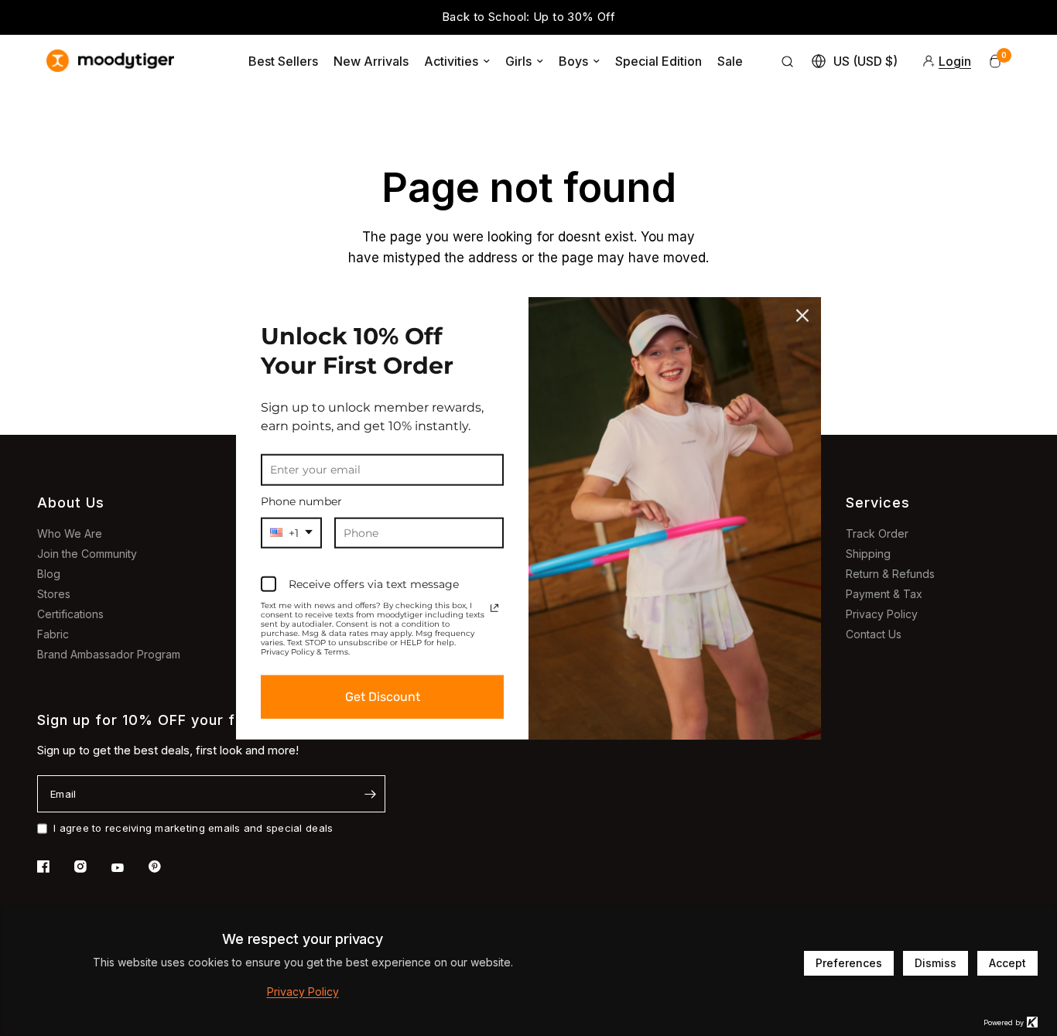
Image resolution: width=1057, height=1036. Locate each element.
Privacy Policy (882, 614)
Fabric (53, 634)
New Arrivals (371, 61)
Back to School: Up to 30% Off (528, 16)
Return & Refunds (890, 573)
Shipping (868, 553)
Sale (730, 61)
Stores (53, 593)
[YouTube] (128, 868)
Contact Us (873, 634)
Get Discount (382, 696)
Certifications (70, 614)
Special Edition (658, 61)
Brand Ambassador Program (108, 654)
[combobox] (291, 533)
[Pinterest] (166, 867)
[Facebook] (54, 867)
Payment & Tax (884, 593)
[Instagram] (91, 867)
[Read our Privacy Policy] (494, 608)
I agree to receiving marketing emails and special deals (193, 828)
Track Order (877, 533)
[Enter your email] (369, 793)
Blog (48, 573)
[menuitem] (283, 61)
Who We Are (69, 533)
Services (878, 502)
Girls (518, 61)
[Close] (802, 314)
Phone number (301, 501)
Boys (573, 61)
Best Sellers (283, 61)
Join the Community (87, 553)
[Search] (787, 61)
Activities (451, 61)
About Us (70, 502)
